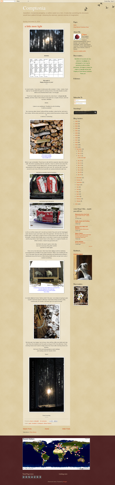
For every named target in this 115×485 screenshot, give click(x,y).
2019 (76, 135)
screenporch (40, 423)
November (79, 177)
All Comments (79, 103)
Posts (77, 100)
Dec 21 (80, 155)
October (79, 180)
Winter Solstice (47, 423)
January (79, 201)
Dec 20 (80, 160)
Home (47, 429)
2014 (76, 147)
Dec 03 (80, 174)
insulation (34, 423)
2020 (76, 133)
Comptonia (34, 7)
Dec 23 (80, 153)
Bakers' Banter (79, 233)
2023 (76, 128)
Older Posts (66, 429)
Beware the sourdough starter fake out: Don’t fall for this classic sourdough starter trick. (83, 236)
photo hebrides (79, 241)
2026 (76, 121)
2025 (76, 123)
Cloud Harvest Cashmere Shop (81, 27)
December (79, 149)
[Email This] (50, 421)
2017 (76, 140)
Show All (90, 246)
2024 (76, 126)
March (78, 196)
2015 (76, 144)
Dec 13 (80, 165)
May (78, 191)
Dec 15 (80, 163)
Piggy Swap (78, 222)
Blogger (65, 481)
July (78, 187)
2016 (76, 142)
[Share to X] (53, 421)
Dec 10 (80, 170)
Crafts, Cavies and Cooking (82, 221)
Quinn (85, 34)
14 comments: (43, 421)
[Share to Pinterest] (57, 421)
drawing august (78, 254)
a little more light (33, 26)
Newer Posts (27, 429)
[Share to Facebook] (55, 421)
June (78, 189)
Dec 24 (80, 151)
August (78, 184)
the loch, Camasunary (80, 243)
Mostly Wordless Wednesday (81, 229)
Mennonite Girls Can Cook (82, 214)
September (79, 182)
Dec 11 (80, 167)
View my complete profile (79, 51)
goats (30, 423)
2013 (76, 204)
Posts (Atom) (33, 432)
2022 (76, 130)
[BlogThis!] (52, 421)
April (78, 194)
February (79, 198)
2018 (76, 137)
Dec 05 (80, 172)
